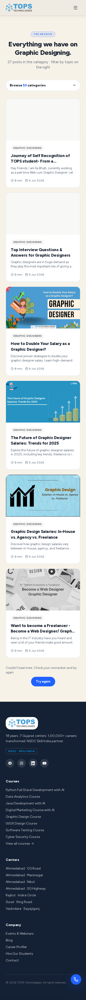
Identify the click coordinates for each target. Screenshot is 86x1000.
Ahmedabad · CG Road (23, 868)
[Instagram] (21, 763)
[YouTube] (44, 763)
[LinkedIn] (33, 763)
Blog (9, 940)
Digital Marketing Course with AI (30, 810)
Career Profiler (16, 947)
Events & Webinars (20, 934)
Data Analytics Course (23, 797)
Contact (12, 960)
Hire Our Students (19, 954)
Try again (43, 681)
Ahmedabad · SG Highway (26, 889)
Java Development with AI (25, 803)
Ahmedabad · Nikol (20, 882)
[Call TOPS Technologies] (76, 979)
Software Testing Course (25, 830)
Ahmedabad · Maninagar (24, 875)
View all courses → (20, 844)
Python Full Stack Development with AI (35, 790)
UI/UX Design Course (21, 823)
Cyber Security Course (23, 837)
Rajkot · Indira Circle (21, 895)
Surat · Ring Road (19, 902)
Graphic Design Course (23, 817)
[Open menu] (75, 7)
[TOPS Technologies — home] (19, 7)
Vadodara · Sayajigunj (23, 909)
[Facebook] (10, 763)
